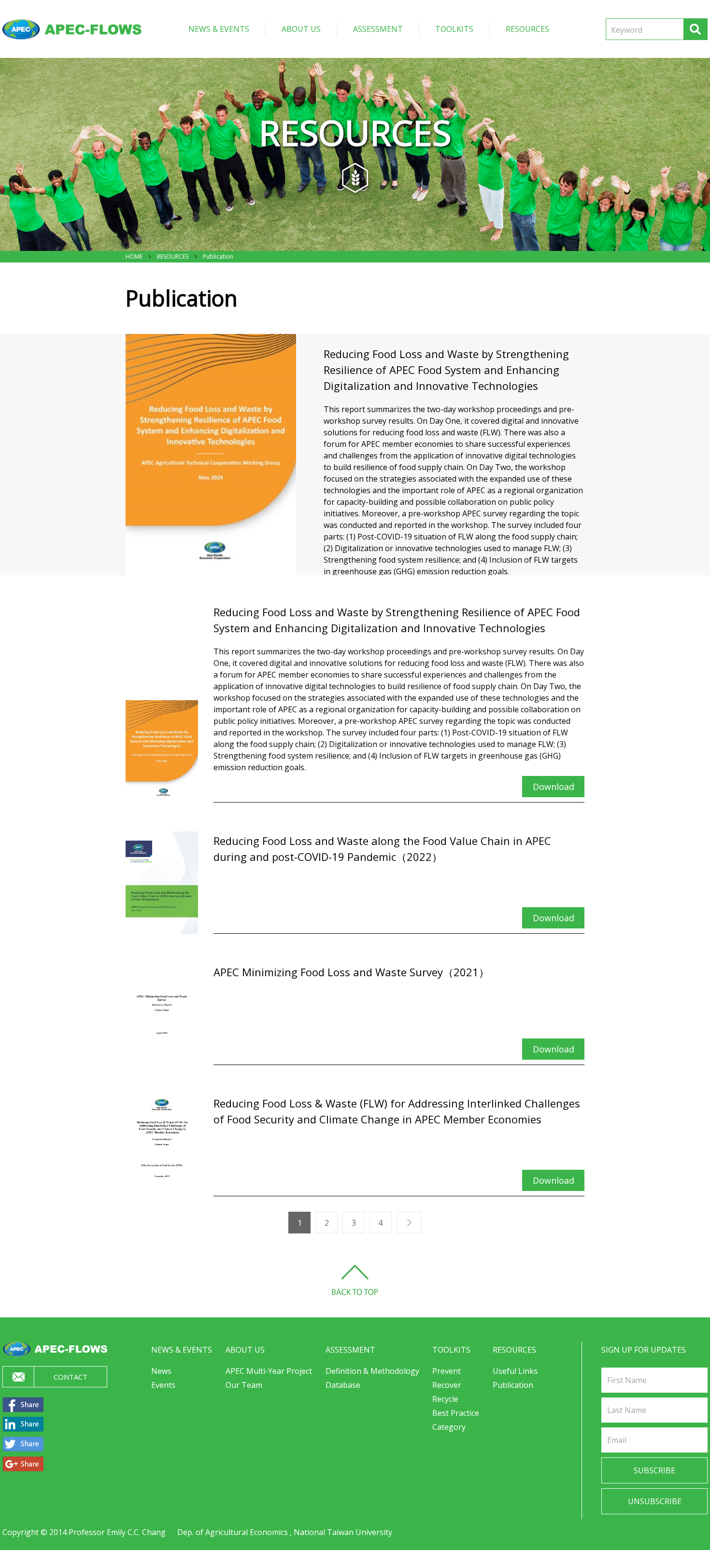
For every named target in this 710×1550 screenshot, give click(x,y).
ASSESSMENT (378, 29)
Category (449, 1427)
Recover (446, 1385)
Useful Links (515, 1371)
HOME (134, 256)
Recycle (445, 1399)
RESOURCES (527, 29)
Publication (218, 256)
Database (343, 1385)
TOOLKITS (454, 29)
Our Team (244, 1385)
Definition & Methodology (372, 1371)
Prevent (446, 1371)
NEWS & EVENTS (218, 29)
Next (400, 1223)
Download (553, 786)
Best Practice (455, 1413)
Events (163, 1385)
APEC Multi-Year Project (269, 1371)
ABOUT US (301, 29)
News (161, 1371)
